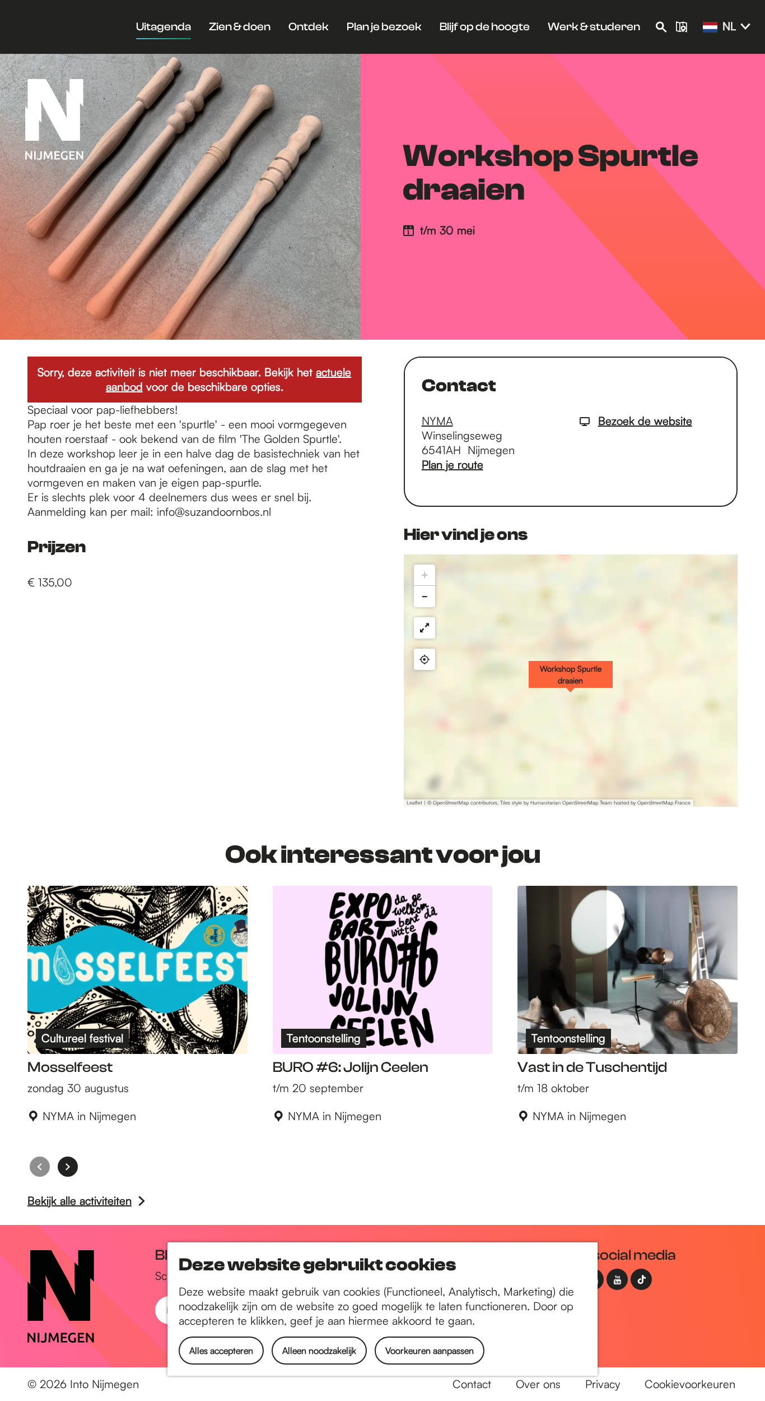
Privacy (602, 1384)
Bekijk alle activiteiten (79, 1201)
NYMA (437, 421)
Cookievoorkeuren (690, 1384)
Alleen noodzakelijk (319, 1350)
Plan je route (452, 464)
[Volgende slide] (68, 1167)
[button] (570, 680)
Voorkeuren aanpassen (429, 1350)
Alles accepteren (221, 1350)
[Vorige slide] (40, 1167)
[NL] (710, 27)
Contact (472, 1384)
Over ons (538, 1384)
